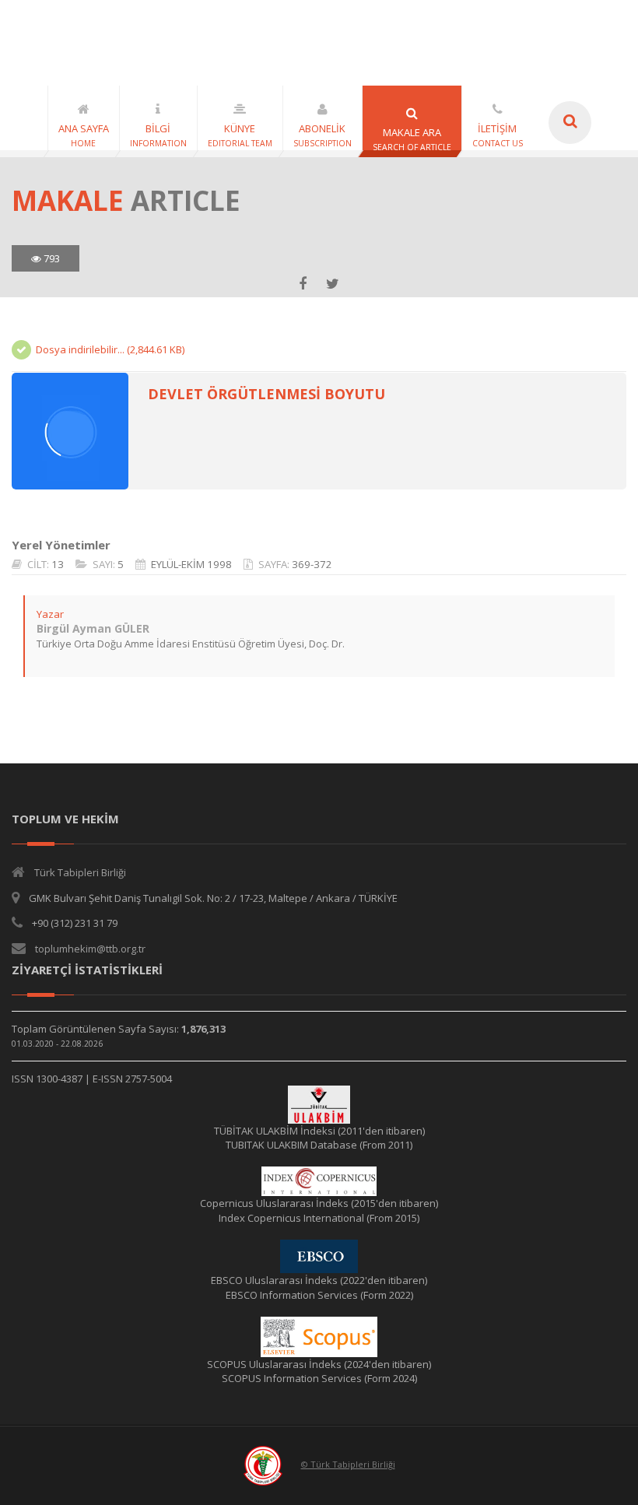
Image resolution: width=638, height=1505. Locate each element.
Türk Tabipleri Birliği (80, 872)
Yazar (50, 614)
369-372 (312, 564)
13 (57, 564)
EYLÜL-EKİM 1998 (191, 564)
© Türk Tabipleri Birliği (348, 1464)
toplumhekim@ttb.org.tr (90, 949)
